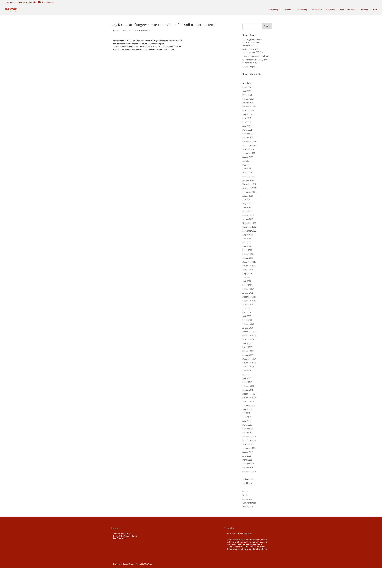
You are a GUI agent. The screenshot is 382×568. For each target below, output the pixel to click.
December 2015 (249, 471)
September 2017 (249, 405)
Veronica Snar (121, 30)
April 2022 (246, 246)
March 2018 (247, 382)
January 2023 (247, 219)
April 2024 (246, 168)
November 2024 (249, 145)
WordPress (148, 564)
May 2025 (246, 122)
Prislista (364, 10)
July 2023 (246, 200)
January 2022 (247, 258)
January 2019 (247, 355)
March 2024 (247, 172)
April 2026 (246, 91)
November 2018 (249, 363)
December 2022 (249, 223)
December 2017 (249, 394)
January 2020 (247, 328)
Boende (288, 10)
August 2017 (247, 409)
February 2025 (248, 134)
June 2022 (246, 238)
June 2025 (246, 118)
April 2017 (246, 421)
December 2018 (249, 359)
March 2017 (247, 425)
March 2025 (247, 130)
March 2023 (247, 211)
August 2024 (247, 157)
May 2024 (246, 165)
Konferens (330, 10)
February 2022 (248, 254)
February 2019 (248, 351)
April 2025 (246, 126)
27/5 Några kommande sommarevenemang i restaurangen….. (252, 42)
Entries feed (247, 499)
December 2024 (249, 141)
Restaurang (302, 10)
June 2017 (246, 417)
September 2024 (249, 153)
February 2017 (248, 429)
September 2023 (249, 192)
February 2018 (248, 386)
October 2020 (248, 304)
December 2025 (249, 106)
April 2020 (246, 316)
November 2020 (249, 300)
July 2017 (246, 413)
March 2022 (247, 250)
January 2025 (247, 137)
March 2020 (247, 320)
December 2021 (249, 262)
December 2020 (249, 297)
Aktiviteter (315, 10)
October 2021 (248, 269)
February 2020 (248, 324)
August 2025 (247, 114)
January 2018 (247, 390)
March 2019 (247, 347)
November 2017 (249, 397)
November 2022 (249, 227)
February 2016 (248, 463)
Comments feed (249, 503)
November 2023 (249, 188)
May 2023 (246, 203)
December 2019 (249, 331)
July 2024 (246, 161)
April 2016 (246, 456)
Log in (244, 495)
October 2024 (248, 149)
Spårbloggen (145, 30)
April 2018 (246, 378)
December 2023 (249, 184)
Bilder (341, 10)
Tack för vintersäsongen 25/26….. (256, 56)
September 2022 (249, 231)
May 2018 (246, 374)
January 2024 (247, 180)
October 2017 (248, 401)
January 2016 (247, 467)
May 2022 (246, 242)
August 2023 (247, 196)
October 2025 (248, 110)
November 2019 (249, 335)
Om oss (350, 10)
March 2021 (247, 285)
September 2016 (249, 448)
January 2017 (247, 432)
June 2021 (246, 277)
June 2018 (246, 370)
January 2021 (247, 293)
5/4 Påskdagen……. (250, 66)
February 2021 (248, 289)
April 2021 (246, 281)
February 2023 (248, 215)
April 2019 (246, 343)
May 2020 (246, 312)
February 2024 (248, 176)
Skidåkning (273, 10)
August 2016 (247, 452)
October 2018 (248, 366)
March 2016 (247, 460)
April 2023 (246, 207)
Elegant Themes (128, 564)
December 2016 (249, 436)
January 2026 (247, 103)
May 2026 (246, 87)
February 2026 (248, 99)
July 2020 (246, 308)
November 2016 (249, 440)
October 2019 (248, 339)
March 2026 (247, 95)
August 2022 (247, 234)
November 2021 (249, 266)
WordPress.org (248, 506)
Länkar (374, 10)
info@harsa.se (119, 538)
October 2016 (248, 444)
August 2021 (247, 273)
